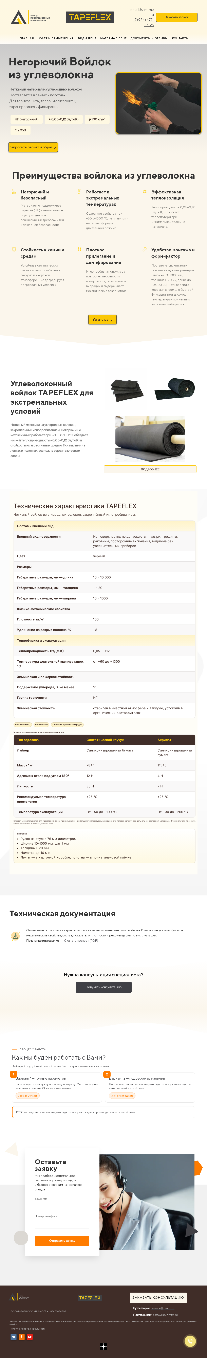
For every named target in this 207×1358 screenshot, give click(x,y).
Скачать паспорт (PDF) (81, 940)
